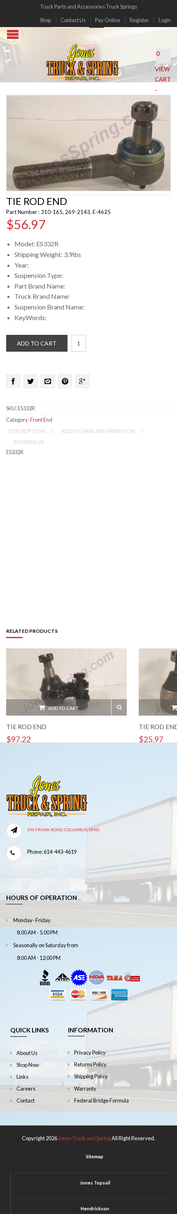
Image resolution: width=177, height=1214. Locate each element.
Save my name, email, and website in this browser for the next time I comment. (86, 572)
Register (139, 20)
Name (13, 526)
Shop (45, 20)
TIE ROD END (26, 726)
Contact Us (73, 20)
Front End (41, 419)
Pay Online (107, 20)
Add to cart (36, 343)
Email (79, 526)
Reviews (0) (29, 442)
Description (26, 431)
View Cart (163, 79)
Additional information (98, 431)
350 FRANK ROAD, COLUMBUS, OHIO (63, 829)
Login (164, 20)
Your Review (22, 467)
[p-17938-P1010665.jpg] (88, 142)
